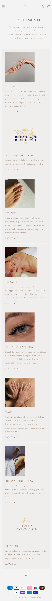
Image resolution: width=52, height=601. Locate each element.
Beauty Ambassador (22, 597)
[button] (3, 7)
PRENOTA (10, 111)
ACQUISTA (10, 564)
